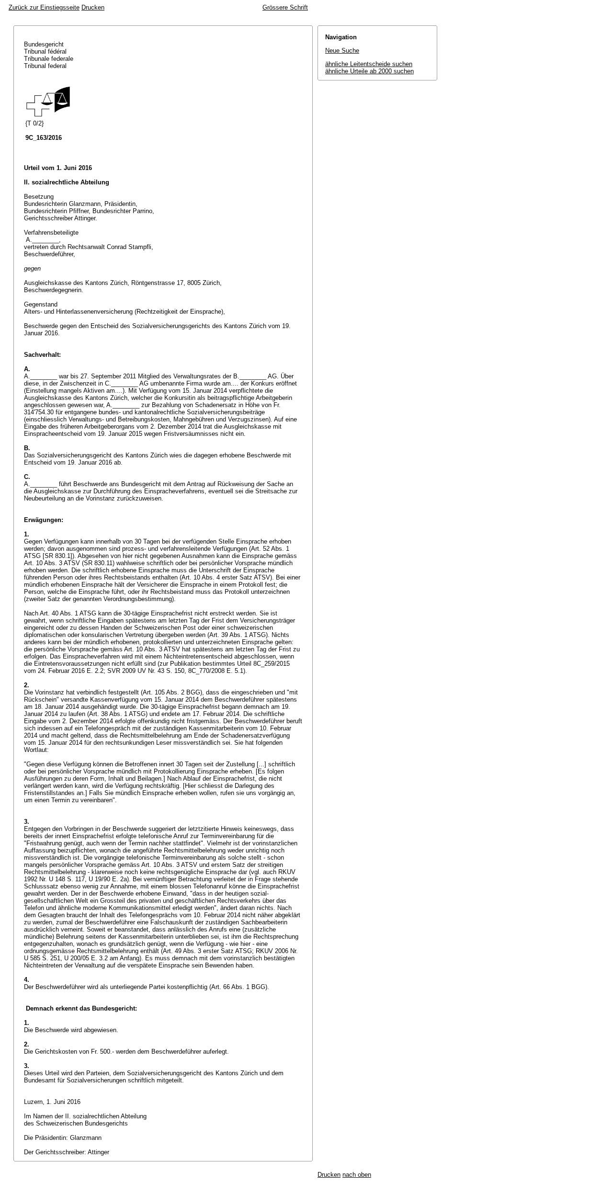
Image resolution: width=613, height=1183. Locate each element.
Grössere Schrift (285, 7)
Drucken (92, 7)
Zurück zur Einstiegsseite (44, 7)
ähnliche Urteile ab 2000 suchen (369, 71)
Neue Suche (342, 50)
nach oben (356, 1174)
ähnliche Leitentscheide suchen (368, 64)
